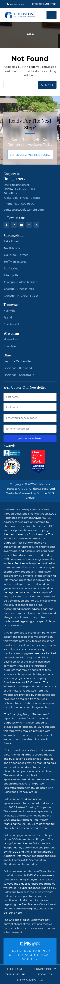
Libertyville (11, 275)
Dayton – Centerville (17, 361)
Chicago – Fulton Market (20, 282)
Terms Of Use (15, 974)
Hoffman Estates (15, 261)
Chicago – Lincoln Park (19, 288)
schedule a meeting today (30, 154)
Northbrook (12, 248)
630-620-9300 (16, 3)
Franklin (9, 317)
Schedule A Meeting (44, 3)
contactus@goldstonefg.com (24, 209)
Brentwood (11, 324)
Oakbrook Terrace (16, 255)
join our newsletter (30, 438)
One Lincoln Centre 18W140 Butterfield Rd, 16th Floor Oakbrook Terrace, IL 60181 (22, 191)
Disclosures (15, 969)
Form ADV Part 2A (30, 980)
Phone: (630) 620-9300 (19, 203)
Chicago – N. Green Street (21, 295)
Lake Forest (12, 241)
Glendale (10, 346)
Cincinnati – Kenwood (18, 368)
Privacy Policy (45, 969)
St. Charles (11, 268)
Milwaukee (11, 339)
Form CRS (45, 974)
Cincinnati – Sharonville (19, 374)
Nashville (10, 310)
